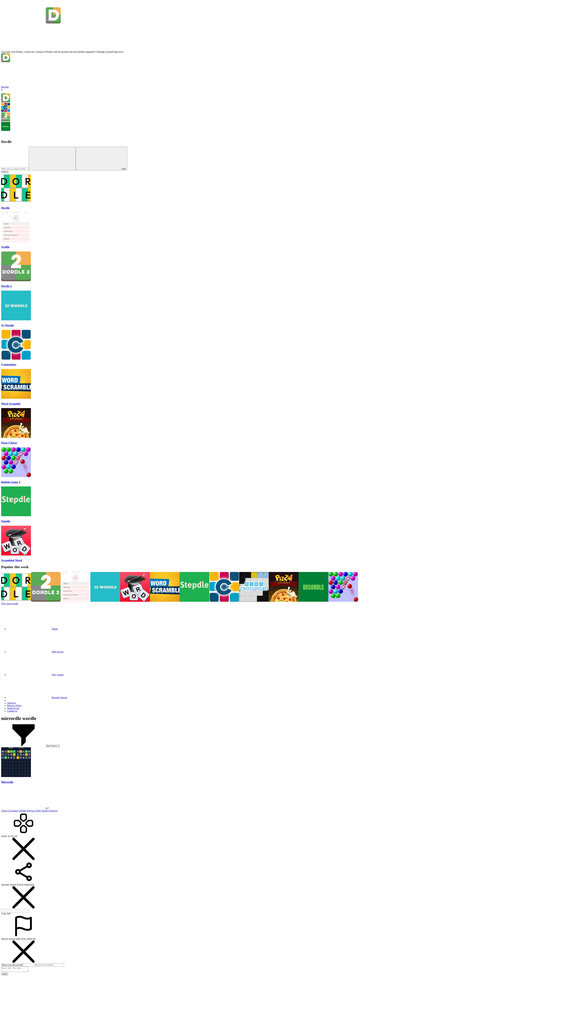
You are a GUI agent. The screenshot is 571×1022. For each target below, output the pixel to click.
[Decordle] (5, 130)
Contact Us (15, 810)
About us (11, 703)
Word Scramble (10, 403)
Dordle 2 (6, 286)
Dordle (5, 207)
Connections (8, 364)
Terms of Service (50, 810)
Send (4, 974)
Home (55, 629)
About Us (5, 810)
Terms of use (13, 708)
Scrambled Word (11, 560)
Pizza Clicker (9, 442)
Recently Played (59, 697)
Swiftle (5, 247)
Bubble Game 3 (10, 482)
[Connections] (5, 111)
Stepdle (5, 521)
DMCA (24, 810)
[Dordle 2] (5, 120)
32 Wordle (7, 325)
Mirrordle (7, 782)
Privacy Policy (35, 810)
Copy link (6, 913)
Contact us (12, 711)
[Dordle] (5, 101)
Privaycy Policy (14, 705)
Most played (57, 651)
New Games (57, 674)
